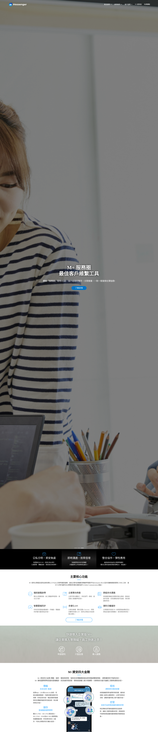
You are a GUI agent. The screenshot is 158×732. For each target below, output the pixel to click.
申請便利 (62, 654)
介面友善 (79, 654)
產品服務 (107, 4)
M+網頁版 (138, 4)
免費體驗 (147, 4)
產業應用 (117, 4)
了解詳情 (79, 292)
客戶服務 (128, 4)
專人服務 (96, 654)
